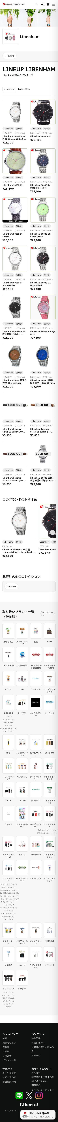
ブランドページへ (46, 614)
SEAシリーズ (8, 992)
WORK (14, 884)
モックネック (8, 911)
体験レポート (38, 1042)
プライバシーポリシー (43, 1089)
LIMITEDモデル (8, 995)
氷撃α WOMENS (9, 893)
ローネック (14, 908)
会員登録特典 (9, 1081)
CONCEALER (8, 723)
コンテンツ (38, 1034)
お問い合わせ (9, 1077)
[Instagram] (39, 1095)
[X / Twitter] (29, 1095)
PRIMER (8, 717)
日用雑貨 (7, 1056)
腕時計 (5, 1047)
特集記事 (36, 1038)
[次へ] (52, 532)
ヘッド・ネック (8, 905)
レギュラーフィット (8, 914)
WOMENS (11, 887)
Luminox (11, 586)
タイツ (3, 902)
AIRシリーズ (8, 1004)
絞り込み (11, 89)
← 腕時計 (9, 55)
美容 (4, 1038)
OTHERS (12, 890)
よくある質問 (9, 1072)
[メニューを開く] (53, 4)
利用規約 (36, 1085)
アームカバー (11, 902)
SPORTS (3, 884)
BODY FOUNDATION (8, 728)
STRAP (8, 1007)
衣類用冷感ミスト (8, 917)
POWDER (8, 725)
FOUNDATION (8, 720)
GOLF (9, 884)
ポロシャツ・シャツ (10, 896)
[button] (48, 4)
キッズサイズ (8, 920)
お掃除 (5, 1051)
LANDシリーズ (8, 1001)
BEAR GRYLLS (8, 998)
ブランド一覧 (9, 1060)
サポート (7, 1068)
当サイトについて (42, 1068)
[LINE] (19, 1095)
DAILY (4, 887)
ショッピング (10, 1034)
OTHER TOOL (8, 731)
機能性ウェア (9, 1042)
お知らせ (36, 1055)
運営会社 (36, 1072)
